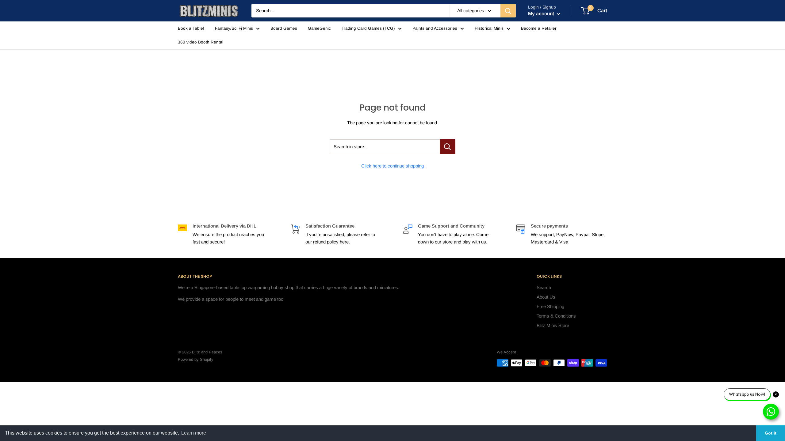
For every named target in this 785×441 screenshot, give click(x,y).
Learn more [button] (193, 432)
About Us (546, 297)
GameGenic (319, 28)
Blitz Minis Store (553, 325)
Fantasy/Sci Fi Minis (234, 28)
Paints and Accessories (434, 28)
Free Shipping (550, 306)
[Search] (508, 10)
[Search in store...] (447, 146)
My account (541, 13)
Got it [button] (770, 433)
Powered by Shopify (195, 359)
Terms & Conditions (556, 315)
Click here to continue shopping (392, 165)
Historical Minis (489, 28)
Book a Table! (191, 28)
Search (544, 287)
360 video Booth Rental (200, 42)
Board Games (283, 28)
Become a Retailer (539, 28)
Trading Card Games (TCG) (368, 28)
